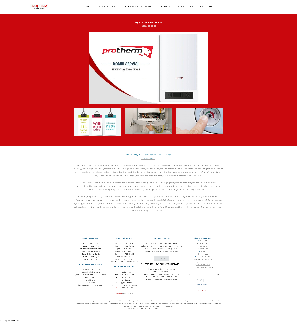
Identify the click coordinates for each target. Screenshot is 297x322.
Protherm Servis (185, 7)
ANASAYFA (89, 7)
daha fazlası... (206, 7)
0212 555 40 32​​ (127, 288)
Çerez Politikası (203, 262)
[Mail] (208, 280)
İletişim (203, 251)
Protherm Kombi (164, 7)
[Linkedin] (204, 280)
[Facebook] (197, 280)
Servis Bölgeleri (203, 243)
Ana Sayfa (203, 241)
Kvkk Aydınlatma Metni (203, 259)
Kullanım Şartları (203, 264)
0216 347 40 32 (128, 293)
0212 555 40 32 (149, 26)
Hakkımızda (203, 254)
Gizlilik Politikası (203, 257)
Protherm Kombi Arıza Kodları (135, 7)
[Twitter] (201, 280)
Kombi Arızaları (107, 7)
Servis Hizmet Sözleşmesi (203, 267)
